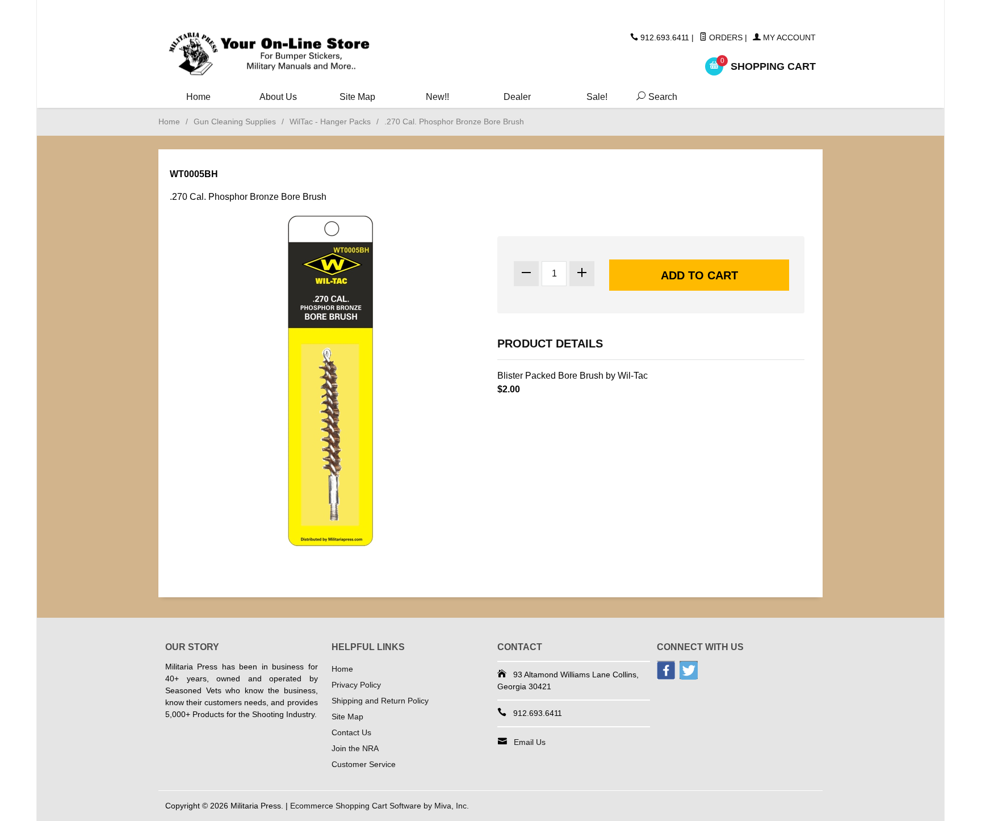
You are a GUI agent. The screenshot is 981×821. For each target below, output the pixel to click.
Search (654, 97)
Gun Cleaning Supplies (235, 121)
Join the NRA (355, 748)
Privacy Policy (356, 684)
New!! (437, 97)
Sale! (596, 97)
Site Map (357, 97)
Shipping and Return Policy (380, 700)
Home (198, 97)
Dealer (517, 97)
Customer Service (364, 764)
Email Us (530, 742)
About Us (278, 97)
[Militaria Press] (269, 54)
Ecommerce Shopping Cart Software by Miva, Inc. (379, 805)
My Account (788, 37)
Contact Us (351, 732)
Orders (725, 37)
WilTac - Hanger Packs (330, 121)
